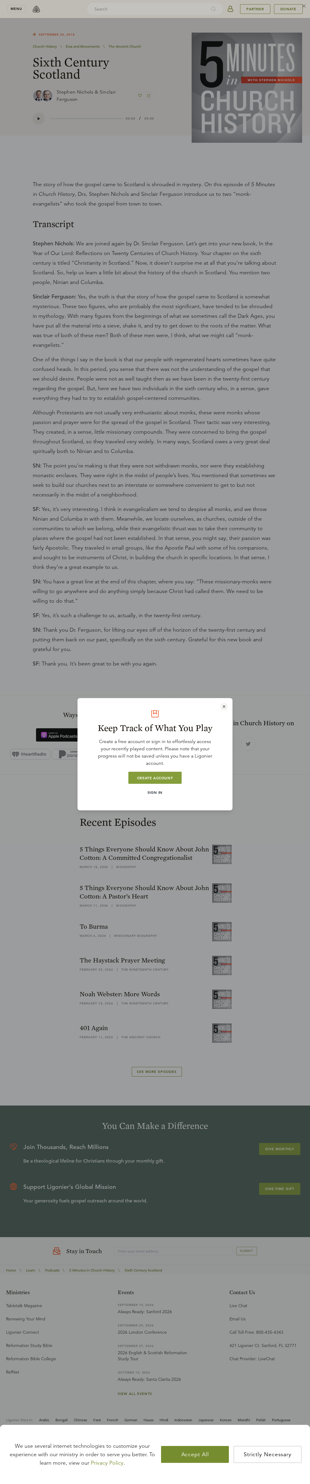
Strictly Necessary (268, 1454)
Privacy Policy (107, 1463)
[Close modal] (224, 706)
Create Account (155, 777)
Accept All (195, 1454)
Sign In (155, 792)
